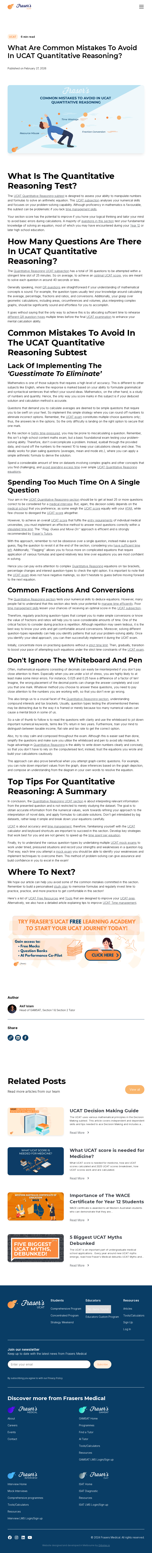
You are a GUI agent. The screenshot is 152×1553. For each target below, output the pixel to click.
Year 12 (135, 225)
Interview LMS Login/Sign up (25, 1518)
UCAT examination (98, 317)
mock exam (64, 851)
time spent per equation (104, 835)
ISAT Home (85, 1484)
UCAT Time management (119, 903)
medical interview (60, 504)
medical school (18, 508)
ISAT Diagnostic (88, 1491)
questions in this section (97, 221)
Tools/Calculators (133, 1315)
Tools (68, 898)
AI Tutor (83, 1439)
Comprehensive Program (66, 1308)
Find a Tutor (86, 1432)
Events (12, 1432)
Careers (12, 1425)
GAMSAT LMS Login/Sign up (96, 1459)
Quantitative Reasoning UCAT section (58, 801)
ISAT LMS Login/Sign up (93, 1504)
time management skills (81, 209)
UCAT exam (74, 417)
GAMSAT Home (88, 1418)
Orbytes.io (104, 1545)
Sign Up (128, 1322)
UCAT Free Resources (43, 898)
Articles (127, 1308)
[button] (140, 6)
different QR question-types (26, 317)
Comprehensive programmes (25, 1497)
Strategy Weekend (62, 1322)
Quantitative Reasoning (87, 566)
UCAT (11, 826)
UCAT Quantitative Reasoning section (54, 499)
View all (135, 1089)
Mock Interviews (17, 1491)
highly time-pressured (45, 433)
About (11, 1418)
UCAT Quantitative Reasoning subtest (39, 196)
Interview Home (17, 1484)
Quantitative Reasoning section (35, 599)
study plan (61, 886)
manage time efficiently (117, 604)
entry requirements (100, 520)
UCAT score (92, 508)
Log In (127, 1329)
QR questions (51, 287)
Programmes (86, 1425)
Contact (12, 1439)
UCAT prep (127, 898)
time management (59, 826)
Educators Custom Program (102, 1316)
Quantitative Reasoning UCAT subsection (41, 271)
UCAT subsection (87, 200)
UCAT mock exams (124, 842)
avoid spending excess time (61, 467)
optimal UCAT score (107, 275)
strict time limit (98, 645)
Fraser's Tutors (42, 533)
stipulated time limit (20, 529)
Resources (85, 1452)
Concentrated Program (65, 1315)
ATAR (128, 508)
